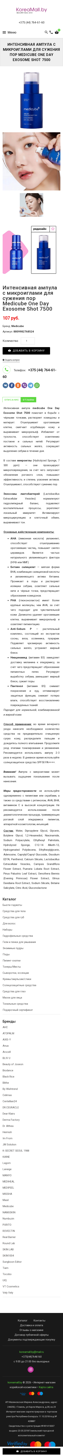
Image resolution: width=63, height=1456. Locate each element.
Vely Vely (8, 1292)
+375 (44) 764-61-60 (31, 22)
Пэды (6, 954)
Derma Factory (11, 1119)
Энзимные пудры (13, 948)
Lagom (7, 1163)
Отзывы (28, 399)
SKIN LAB (8, 1249)
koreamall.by (15, 1382)
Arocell (7, 1052)
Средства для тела (14, 911)
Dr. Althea (8, 1126)
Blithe (6, 1082)
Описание (11, 399)
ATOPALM (8, 1033)
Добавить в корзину (28, 350)
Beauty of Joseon (13, 1064)
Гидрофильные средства (18, 935)
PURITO (7, 1224)
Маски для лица (12, 997)
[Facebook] (12, 385)
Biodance (8, 1070)
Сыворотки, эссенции (16, 972)
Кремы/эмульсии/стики (17, 979)
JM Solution (9, 1144)
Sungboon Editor (12, 1261)
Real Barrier (9, 1237)
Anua (6, 1045)
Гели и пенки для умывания (19, 942)
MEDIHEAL (9, 1181)
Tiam (5, 1268)
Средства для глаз (14, 991)
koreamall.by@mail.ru (31, 1352)
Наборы (7, 929)
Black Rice (8, 1076)
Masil (6, 1200)
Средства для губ (13, 917)
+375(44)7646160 (32, 1356)
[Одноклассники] (18, 385)
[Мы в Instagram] (31, 1369)
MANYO (7, 1175)
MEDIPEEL (8, 1187)
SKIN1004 (8, 1255)
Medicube (8, 1206)
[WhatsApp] (37, 385)
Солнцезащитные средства (19, 985)
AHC (5, 1027)
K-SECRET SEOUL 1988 (16, 1150)
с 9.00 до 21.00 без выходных (31, 1361)
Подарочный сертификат (18, 1010)
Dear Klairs (9, 1113)
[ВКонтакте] (5, 385)
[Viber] (24, 385)
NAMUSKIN (9, 1212)
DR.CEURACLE (11, 1107)
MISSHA (7, 1193)
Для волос (9, 923)
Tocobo (7, 1274)
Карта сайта (46, 1387)
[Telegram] (30, 385)
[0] (57, 32)
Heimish (7, 1132)
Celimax (7, 1095)
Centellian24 (10, 1101)
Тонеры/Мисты (12, 966)
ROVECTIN (9, 1231)
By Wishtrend (10, 1089)
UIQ (5, 1280)
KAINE (6, 1156)
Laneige (7, 1169)
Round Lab (9, 1243)
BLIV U (6, 1058)
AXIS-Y (7, 1039)
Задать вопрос (12, 360)
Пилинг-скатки (11, 960)
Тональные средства (15, 1003)
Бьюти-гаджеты (12, 905)
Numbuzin (8, 1218)
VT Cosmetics (11, 1286)
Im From (7, 1138)
